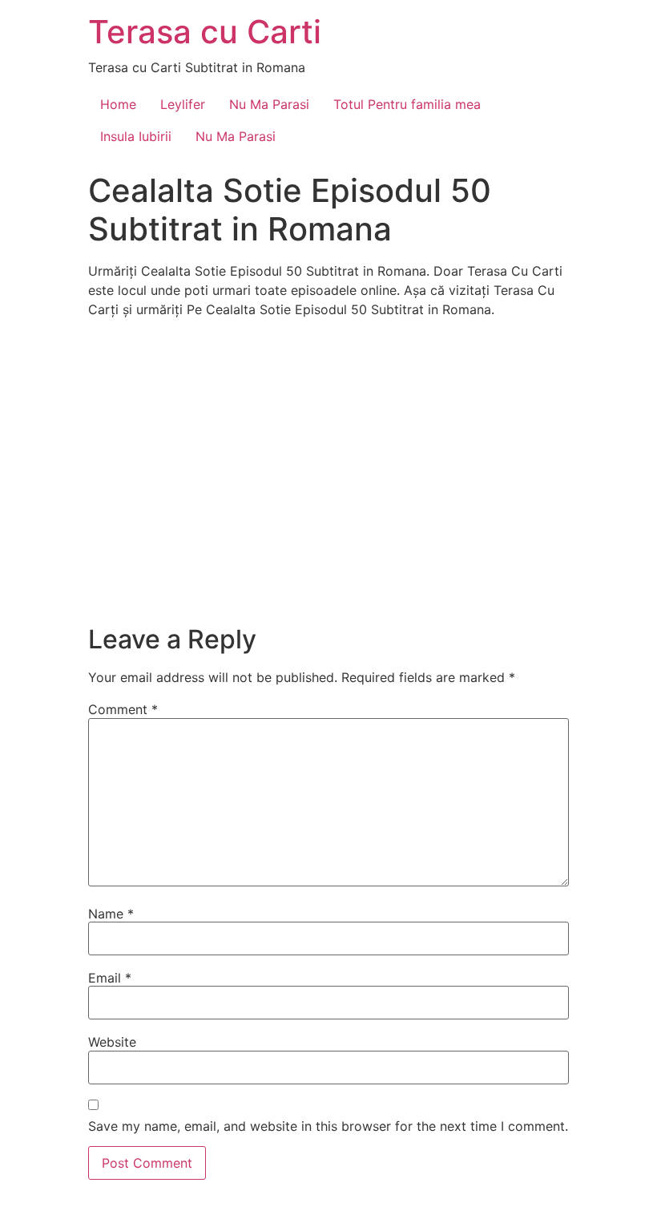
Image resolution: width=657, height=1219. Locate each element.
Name (111, 913)
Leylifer (182, 104)
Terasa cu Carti (204, 31)
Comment (123, 709)
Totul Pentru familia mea (407, 104)
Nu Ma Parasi (269, 104)
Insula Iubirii (135, 136)
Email (109, 977)
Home (118, 104)
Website (112, 1041)
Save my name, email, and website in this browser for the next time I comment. (328, 1126)
